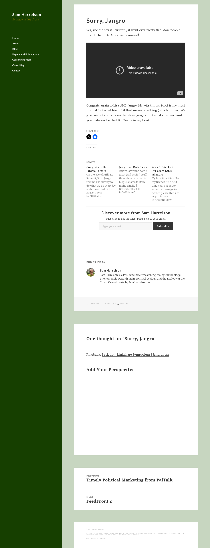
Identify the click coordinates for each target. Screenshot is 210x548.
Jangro (132, 105)
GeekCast (118, 35)
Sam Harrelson (26, 14)
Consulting (18, 65)
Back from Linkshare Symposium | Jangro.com (135, 354)
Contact (16, 70)
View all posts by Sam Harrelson (127, 282)
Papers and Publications (25, 54)
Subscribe (163, 226)
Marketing (124, 303)
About (15, 43)
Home (15, 38)
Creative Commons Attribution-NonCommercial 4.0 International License (135, 534)
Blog (15, 48)
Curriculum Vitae (21, 59)
